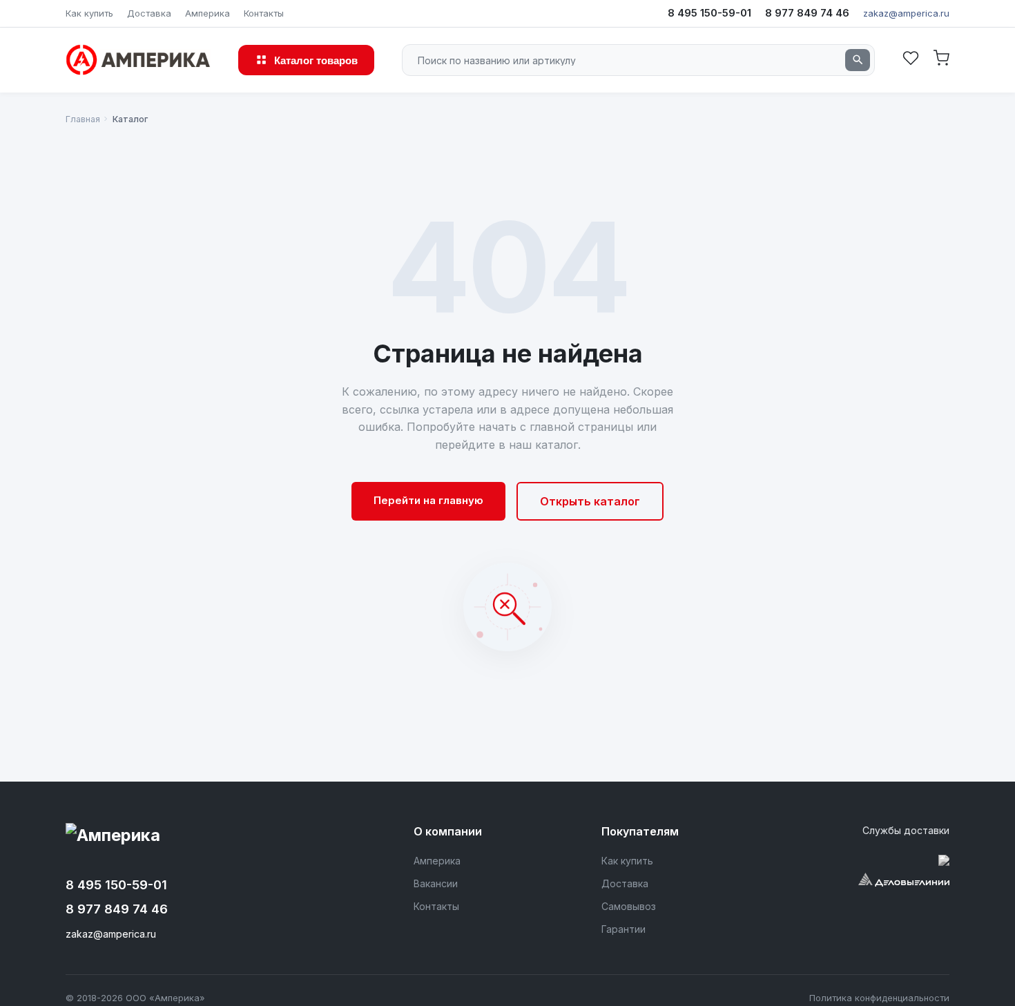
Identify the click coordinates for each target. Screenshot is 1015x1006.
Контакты (264, 13)
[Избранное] (910, 60)
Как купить (89, 13)
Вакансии (436, 883)
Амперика (207, 13)
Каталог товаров (316, 60)
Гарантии (623, 929)
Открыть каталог (590, 501)
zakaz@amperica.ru (906, 13)
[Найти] (857, 60)
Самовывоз (628, 906)
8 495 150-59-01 (709, 12)
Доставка (149, 13)
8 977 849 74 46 (807, 12)
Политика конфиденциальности (879, 997)
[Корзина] (941, 60)
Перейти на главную (428, 500)
